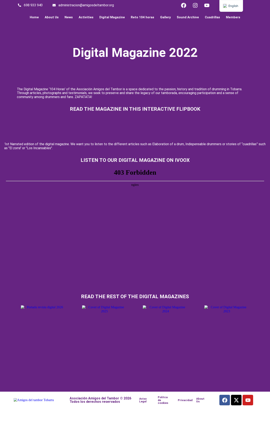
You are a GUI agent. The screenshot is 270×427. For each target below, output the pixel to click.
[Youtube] (206, 5)
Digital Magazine (112, 17)
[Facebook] (183, 5)
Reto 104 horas (142, 17)
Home (34, 17)
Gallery (165, 17)
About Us (52, 17)
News (69, 17)
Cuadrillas (212, 17)
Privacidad (185, 400)
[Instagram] (195, 5)
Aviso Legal (143, 400)
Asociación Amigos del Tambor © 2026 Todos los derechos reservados (100, 400)
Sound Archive (188, 17)
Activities (86, 17)
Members (233, 17)
